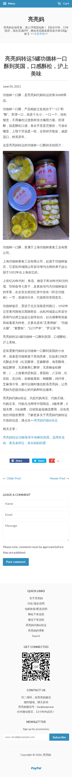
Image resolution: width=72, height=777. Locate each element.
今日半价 (39, 33)
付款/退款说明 (36, 603)
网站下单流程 (36, 614)
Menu (11, 3)
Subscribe (59, 737)
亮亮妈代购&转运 (46, 420)
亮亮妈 (36, 19)
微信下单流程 (36, 619)
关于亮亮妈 (36, 598)
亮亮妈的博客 (36, 630)
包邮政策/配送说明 (36, 608)
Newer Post (57, 478)
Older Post (14, 478)
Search (36, 635)
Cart (66, 3)
